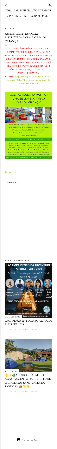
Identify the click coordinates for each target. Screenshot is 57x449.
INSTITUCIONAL (32, 16)
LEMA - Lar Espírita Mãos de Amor (28, 10)
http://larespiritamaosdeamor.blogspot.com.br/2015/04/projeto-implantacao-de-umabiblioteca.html (29, 80)
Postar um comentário (28, 329)
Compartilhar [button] (10, 172)
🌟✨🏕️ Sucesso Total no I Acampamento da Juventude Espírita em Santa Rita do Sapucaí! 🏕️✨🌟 (28, 380)
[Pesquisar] (50, 4)
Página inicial (13, 16)
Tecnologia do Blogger (31, 440)
